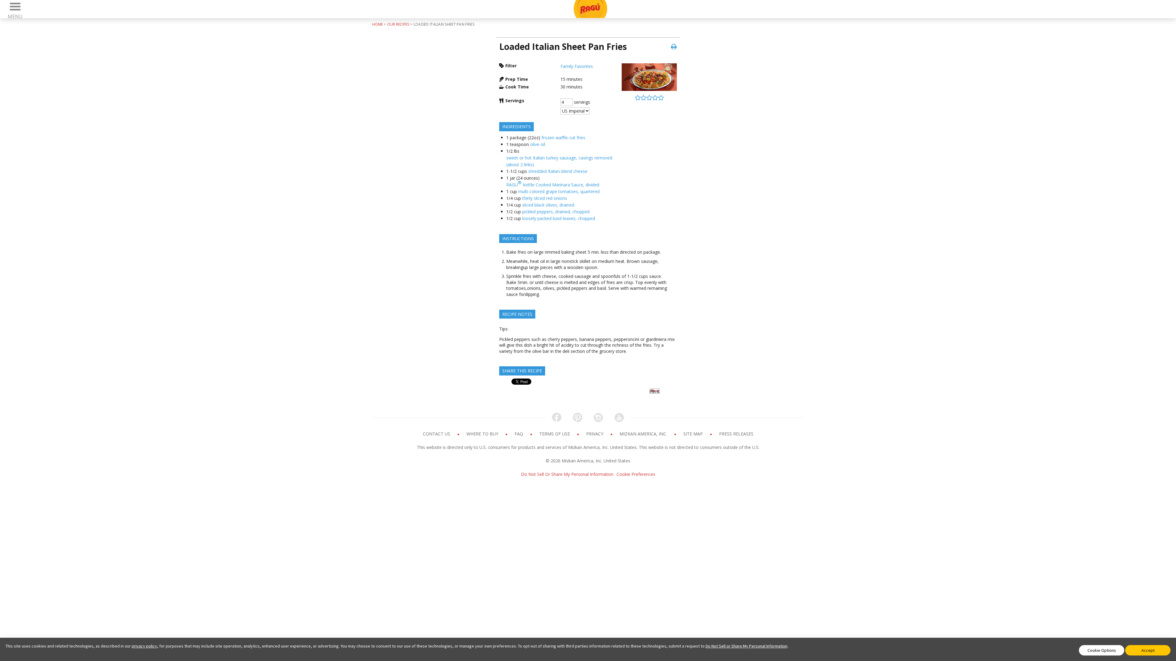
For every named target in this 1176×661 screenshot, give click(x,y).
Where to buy (482, 434)
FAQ (519, 434)
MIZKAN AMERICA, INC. (644, 434)
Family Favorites (576, 66)
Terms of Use (555, 434)
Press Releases (736, 434)
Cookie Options (1101, 650)
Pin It (655, 391)
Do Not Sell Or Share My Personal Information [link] (567, 474)
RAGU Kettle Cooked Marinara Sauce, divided (552, 183)
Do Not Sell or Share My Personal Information (746, 646)
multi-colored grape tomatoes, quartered (559, 191)
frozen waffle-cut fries (563, 137)
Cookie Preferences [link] (635, 474)
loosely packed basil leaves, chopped (558, 218)
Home (377, 24)
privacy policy (144, 646)
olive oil (537, 144)
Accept (1148, 650)
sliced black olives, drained (548, 205)
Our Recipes (398, 24)
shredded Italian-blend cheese (557, 171)
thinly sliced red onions (544, 198)
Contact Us (437, 434)
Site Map (693, 434)
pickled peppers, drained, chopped (556, 212)
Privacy (595, 434)
